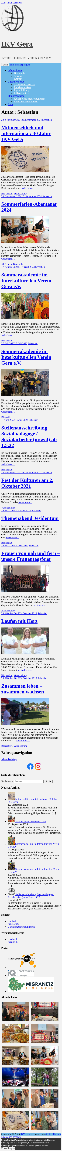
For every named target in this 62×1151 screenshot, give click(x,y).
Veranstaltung (20, 193)
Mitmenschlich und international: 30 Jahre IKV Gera (26, 133)
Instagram (12, 942)
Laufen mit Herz (19, 621)
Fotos (10, 104)
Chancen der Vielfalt (24, 84)
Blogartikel (6, 193)
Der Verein (19, 73)
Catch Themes (53, 1134)
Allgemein (6, 264)
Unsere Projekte (16, 81)
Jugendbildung (21, 90)
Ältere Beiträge (9, 759)
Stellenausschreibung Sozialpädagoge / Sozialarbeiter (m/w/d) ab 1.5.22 (29, 436)
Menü (5, 65)
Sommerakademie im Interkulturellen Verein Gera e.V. (26, 280)
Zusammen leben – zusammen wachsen (22, 689)
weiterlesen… (28, 188)
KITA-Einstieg (21, 93)
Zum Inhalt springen (11, 2)
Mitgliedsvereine (16, 96)
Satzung (18, 76)
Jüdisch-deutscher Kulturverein (29, 98)
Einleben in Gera (22, 87)
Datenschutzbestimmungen (21, 926)
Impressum (13, 924)
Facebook (12, 939)
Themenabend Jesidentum (30, 518)
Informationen (15, 70)
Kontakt (18, 78)
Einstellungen (8, 1148)
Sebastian (47, 119)
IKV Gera (17, 44)
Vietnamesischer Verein (26, 101)
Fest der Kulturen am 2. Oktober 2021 (27, 483)
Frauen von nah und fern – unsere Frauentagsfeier (30, 556)
